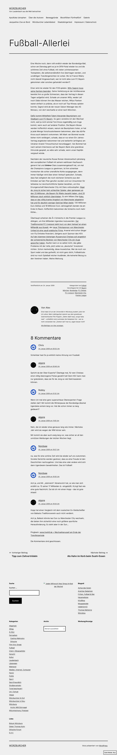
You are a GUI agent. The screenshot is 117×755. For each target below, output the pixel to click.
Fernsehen (13, 635)
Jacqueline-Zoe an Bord (19, 22)
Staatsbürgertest (65, 22)
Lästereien (13, 663)
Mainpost (12, 667)
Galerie (87, 18)
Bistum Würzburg (15, 723)
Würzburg (13, 704)
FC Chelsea (82, 290)
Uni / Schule (13, 692)
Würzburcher (17, 8)
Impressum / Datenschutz (85, 22)
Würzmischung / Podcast (18, 711)
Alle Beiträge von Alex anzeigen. (52, 325)
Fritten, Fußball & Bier (86, 594)
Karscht (12, 654)
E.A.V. (11, 733)
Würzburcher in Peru (17, 701)
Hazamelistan (83, 597)
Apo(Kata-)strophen (17, 18)
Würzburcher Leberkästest (43, 22)
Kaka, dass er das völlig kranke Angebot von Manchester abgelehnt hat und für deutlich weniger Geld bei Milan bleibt (57, 199)
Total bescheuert (15, 689)
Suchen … (13, 588)
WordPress (103, 746)
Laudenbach (14, 660)
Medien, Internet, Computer (20, 670)
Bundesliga (73, 290)
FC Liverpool (69, 293)
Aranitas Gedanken (85, 591)
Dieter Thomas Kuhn (17, 726)
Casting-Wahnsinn (17, 638)
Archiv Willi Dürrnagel (18, 707)
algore (41, 363)
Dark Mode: (108, 752)
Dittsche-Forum (15, 730)
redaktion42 (82, 607)
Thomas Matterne (85, 610)
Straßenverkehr (15, 685)
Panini (11, 673)
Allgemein (13, 626)
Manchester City (80, 293)
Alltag (11, 629)
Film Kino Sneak (15, 645)
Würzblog (81, 613)
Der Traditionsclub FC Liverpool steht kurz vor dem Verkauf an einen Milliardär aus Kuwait (58, 224)
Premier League (81, 295)
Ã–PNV (11, 632)
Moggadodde (83, 604)
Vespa (11, 695)
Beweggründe (52, 18)
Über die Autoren (36, 18)
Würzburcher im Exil (17, 698)
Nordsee (42, 446)
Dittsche (13, 642)
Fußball (83, 285)
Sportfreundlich (15, 682)
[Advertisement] (52, 269)
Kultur (11, 657)
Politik (11, 676)
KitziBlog (81, 600)
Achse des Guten (84, 588)
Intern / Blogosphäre (17, 651)
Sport (11, 679)
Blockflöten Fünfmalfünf (70, 18)
